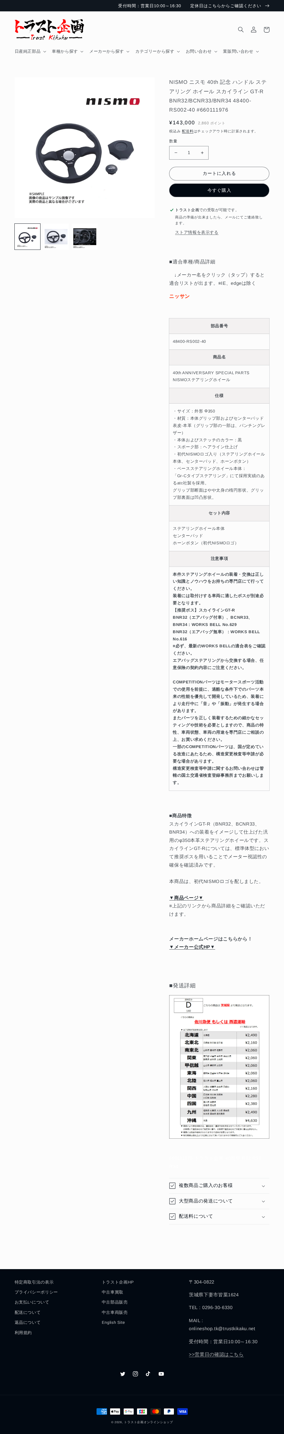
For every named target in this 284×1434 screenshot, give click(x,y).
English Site (113, 1322)
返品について (28, 1322)
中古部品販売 (115, 1302)
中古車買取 (112, 1292)
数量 (173, 141)
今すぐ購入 (219, 190)
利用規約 (23, 1332)
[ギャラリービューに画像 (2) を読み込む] (56, 237)
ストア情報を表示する (196, 232)
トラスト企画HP (118, 1282)
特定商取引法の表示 (34, 1282)
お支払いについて (32, 1302)
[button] (30, 51)
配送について (28, 1312)
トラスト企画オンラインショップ (148, 1422)
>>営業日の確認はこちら (216, 1354)
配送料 (187, 131)
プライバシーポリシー (36, 1292)
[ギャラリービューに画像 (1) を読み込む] (27, 237)
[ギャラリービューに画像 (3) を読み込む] (85, 237)
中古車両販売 (115, 1312)
